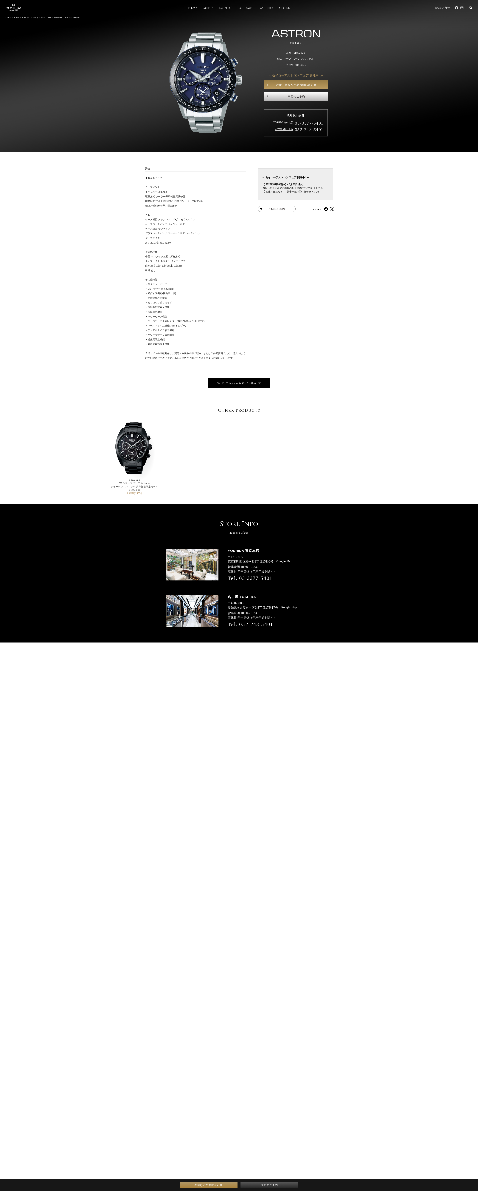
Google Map (284, 561)
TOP (7, 17)
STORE (284, 8)
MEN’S (208, 8)
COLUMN (245, 8)
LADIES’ (225, 8)
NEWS (193, 8)
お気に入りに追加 (277, 209)
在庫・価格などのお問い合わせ (296, 85)
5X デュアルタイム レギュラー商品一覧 (239, 383)
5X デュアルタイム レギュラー (37, 17)
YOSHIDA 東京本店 (283, 122)
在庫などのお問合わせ (209, 1185)
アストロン (16, 17)
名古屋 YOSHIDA (284, 129)
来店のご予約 (296, 96)
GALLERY (266, 8)
